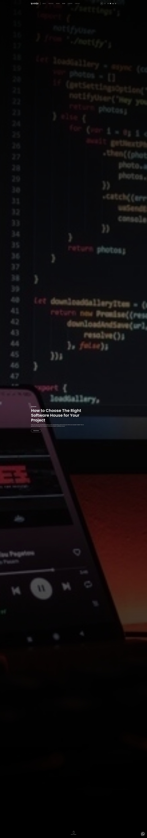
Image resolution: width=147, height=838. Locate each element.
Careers (70, 3)
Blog (63, 3)
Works (58, 3)
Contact (77, 3)
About (44, 3)
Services (50, 3)
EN (101, 3)
